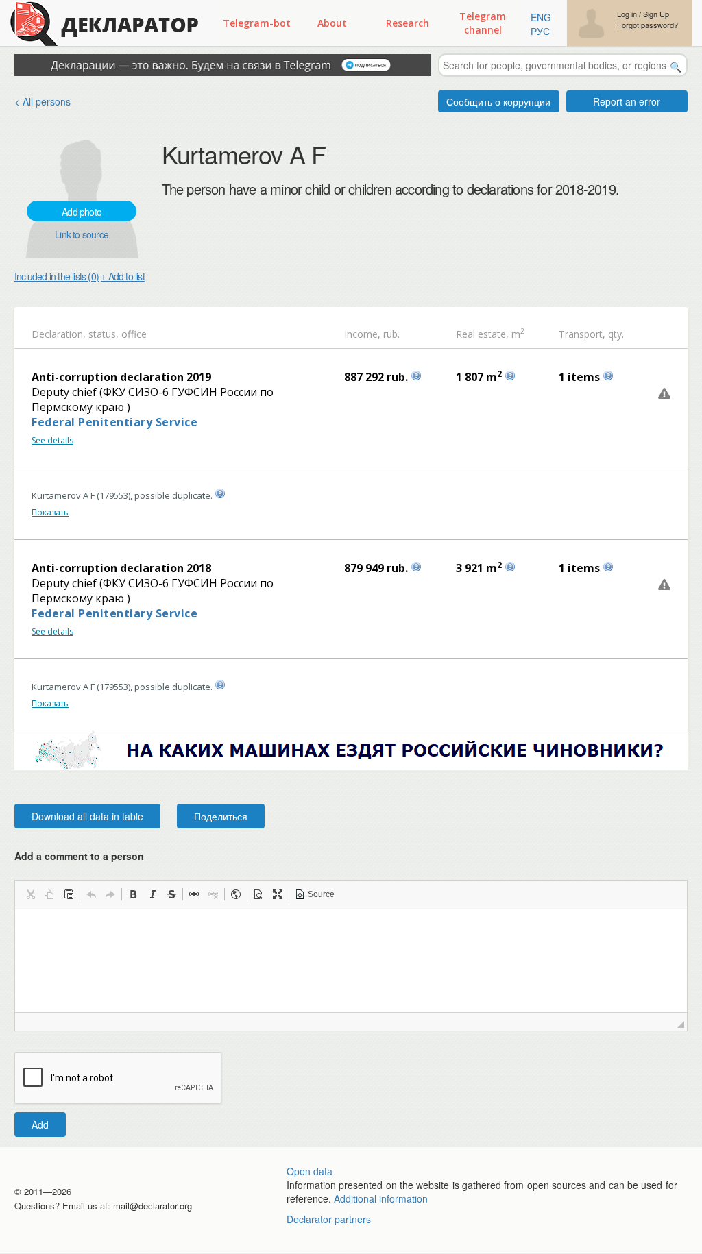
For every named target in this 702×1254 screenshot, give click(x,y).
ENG (541, 17)
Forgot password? (647, 25)
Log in (627, 14)
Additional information (381, 1198)
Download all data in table (87, 816)
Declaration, (59, 334)
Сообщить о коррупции (498, 101)
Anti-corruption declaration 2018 (121, 568)
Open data (309, 1171)
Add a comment (79, 856)
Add (40, 1124)
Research (407, 22)
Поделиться (220, 816)
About (332, 22)
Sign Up (656, 14)
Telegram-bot (257, 22)
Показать (50, 512)
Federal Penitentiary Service (114, 422)
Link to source (81, 234)
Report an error (626, 101)
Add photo (81, 212)
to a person (117, 856)
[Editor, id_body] (351, 960)
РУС (540, 31)
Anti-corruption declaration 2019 (121, 376)
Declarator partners (329, 1219)
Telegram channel (482, 23)
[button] (30, 894)
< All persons (42, 101)
